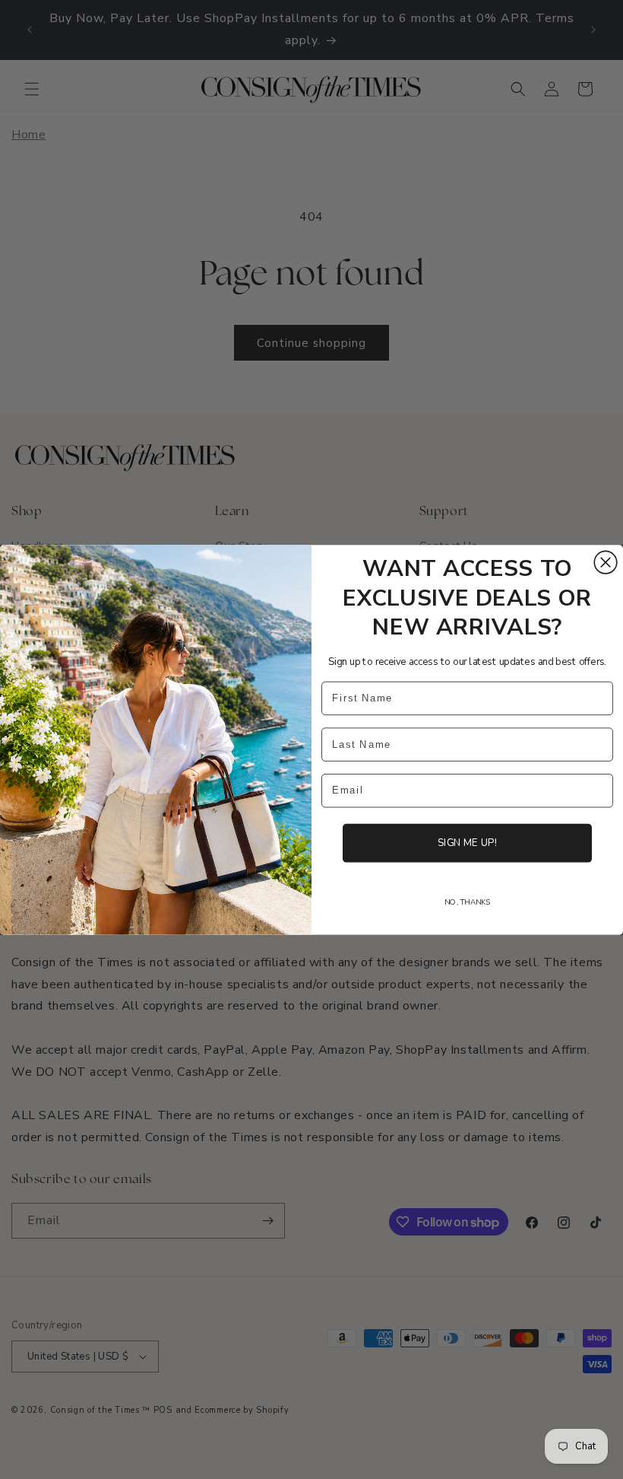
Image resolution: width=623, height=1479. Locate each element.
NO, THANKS (467, 901)
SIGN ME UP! (467, 842)
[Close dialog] (605, 562)
